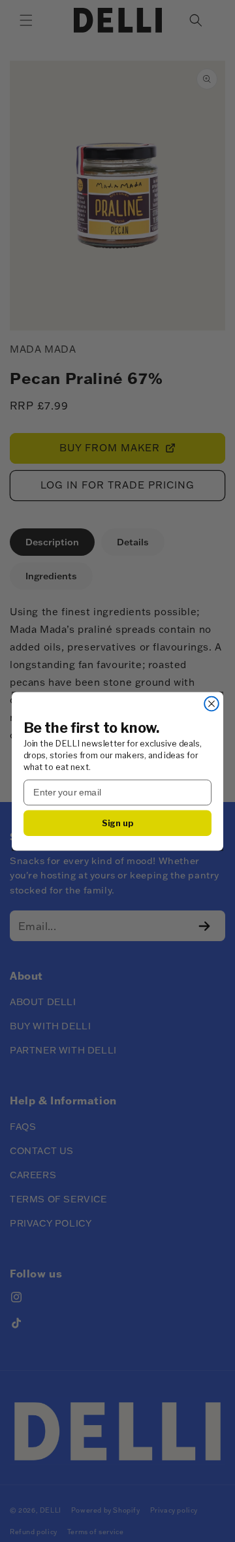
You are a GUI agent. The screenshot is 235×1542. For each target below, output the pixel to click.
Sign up (118, 822)
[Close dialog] (211, 703)
